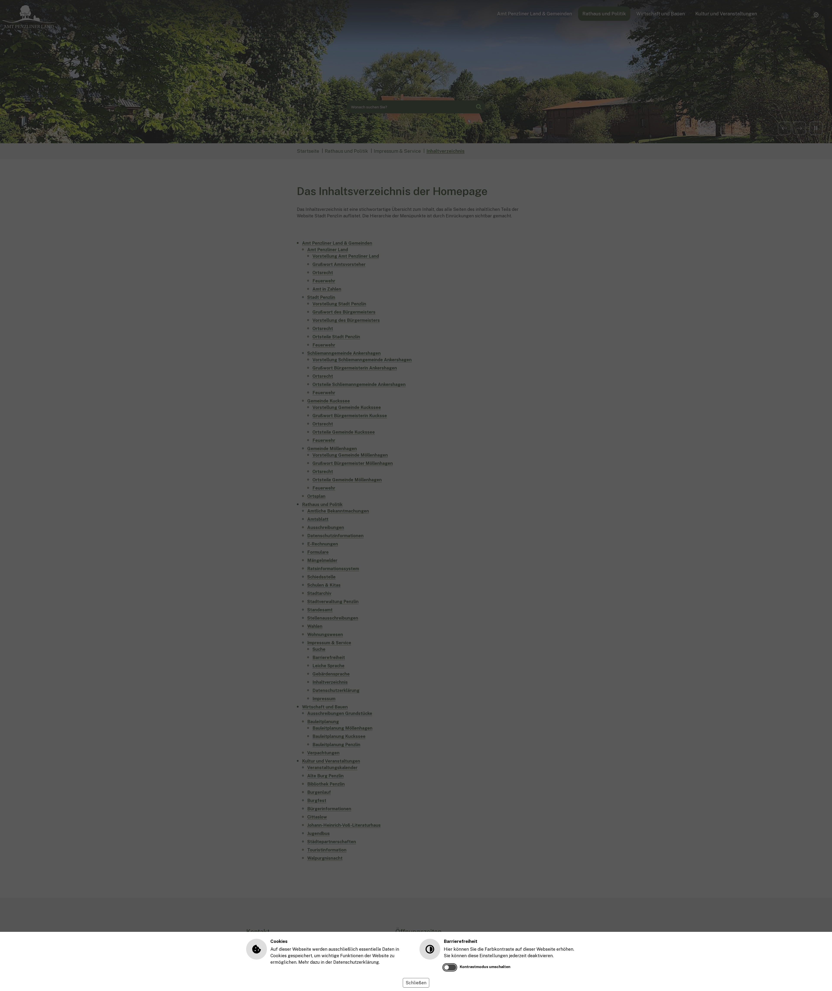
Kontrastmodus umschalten (485, 966)
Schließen (416, 982)
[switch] (449, 967)
